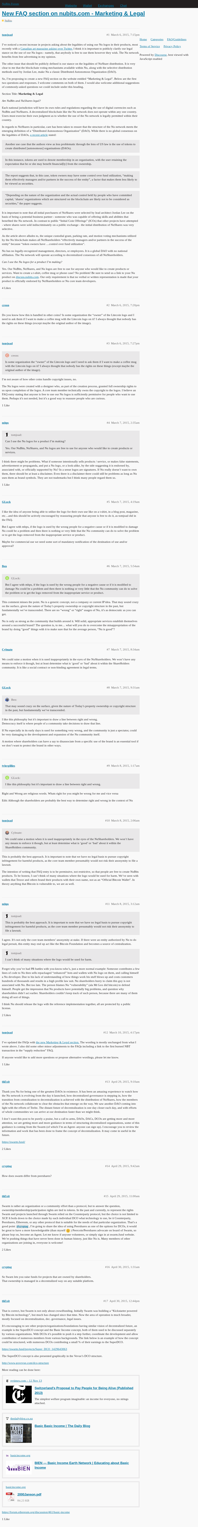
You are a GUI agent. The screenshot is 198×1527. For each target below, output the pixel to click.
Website (71, 6)
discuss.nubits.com (27, 277)
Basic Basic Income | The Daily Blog (62, 1426)
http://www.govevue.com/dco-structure (25, 1362)
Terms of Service (150, 46)
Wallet (87, 6)
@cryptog (22, 1226)
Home (143, 39)
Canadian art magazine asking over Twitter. (46, 48)
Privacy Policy (172, 46)
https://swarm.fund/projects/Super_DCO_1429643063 (34, 1349)
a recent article (39, 134)
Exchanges (106, 6)
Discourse (161, 54)
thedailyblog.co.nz (21, 1418)
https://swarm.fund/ (13, 1141)
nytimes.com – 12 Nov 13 (26, 1380)
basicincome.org (20, 1455)
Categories (157, 39)
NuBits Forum (10, 3)
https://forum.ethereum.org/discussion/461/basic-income (36, 1512)
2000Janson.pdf (29, 1494)
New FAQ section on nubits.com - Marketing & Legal (73, 13)
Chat (123, 6)
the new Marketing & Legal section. (57, 1042)
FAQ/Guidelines (176, 39)
